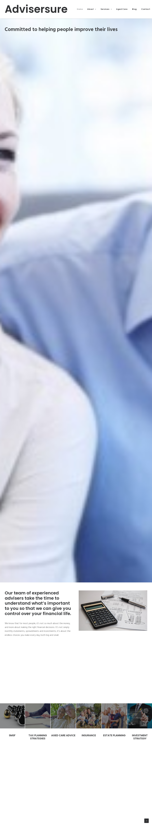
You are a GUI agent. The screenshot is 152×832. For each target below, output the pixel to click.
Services (105, 9)
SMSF (12, 735)
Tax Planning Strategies (37, 737)
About (90, 9)
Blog (134, 9)
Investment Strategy (140, 737)
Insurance (89, 735)
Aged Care (121, 9)
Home (80, 9)
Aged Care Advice (63, 735)
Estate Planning (114, 735)
